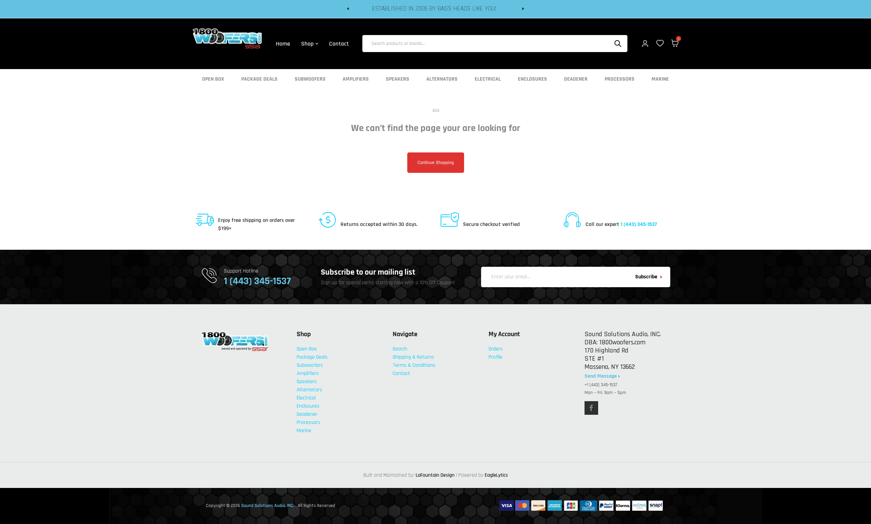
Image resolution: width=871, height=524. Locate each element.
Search (400, 349)
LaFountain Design (435, 475)
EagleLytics (496, 475)
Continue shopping (435, 163)
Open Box (213, 79)
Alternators (442, 79)
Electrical (488, 79)
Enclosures (532, 79)
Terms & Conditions (414, 365)
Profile (496, 357)
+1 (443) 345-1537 (601, 385)
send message (601, 376)
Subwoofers (310, 79)
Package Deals (259, 79)
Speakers (397, 79)
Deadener (576, 79)
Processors (620, 79)
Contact (401, 373)
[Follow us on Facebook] (591, 408)
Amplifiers (356, 79)
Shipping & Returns (413, 357)
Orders (496, 349)
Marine (660, 79)
